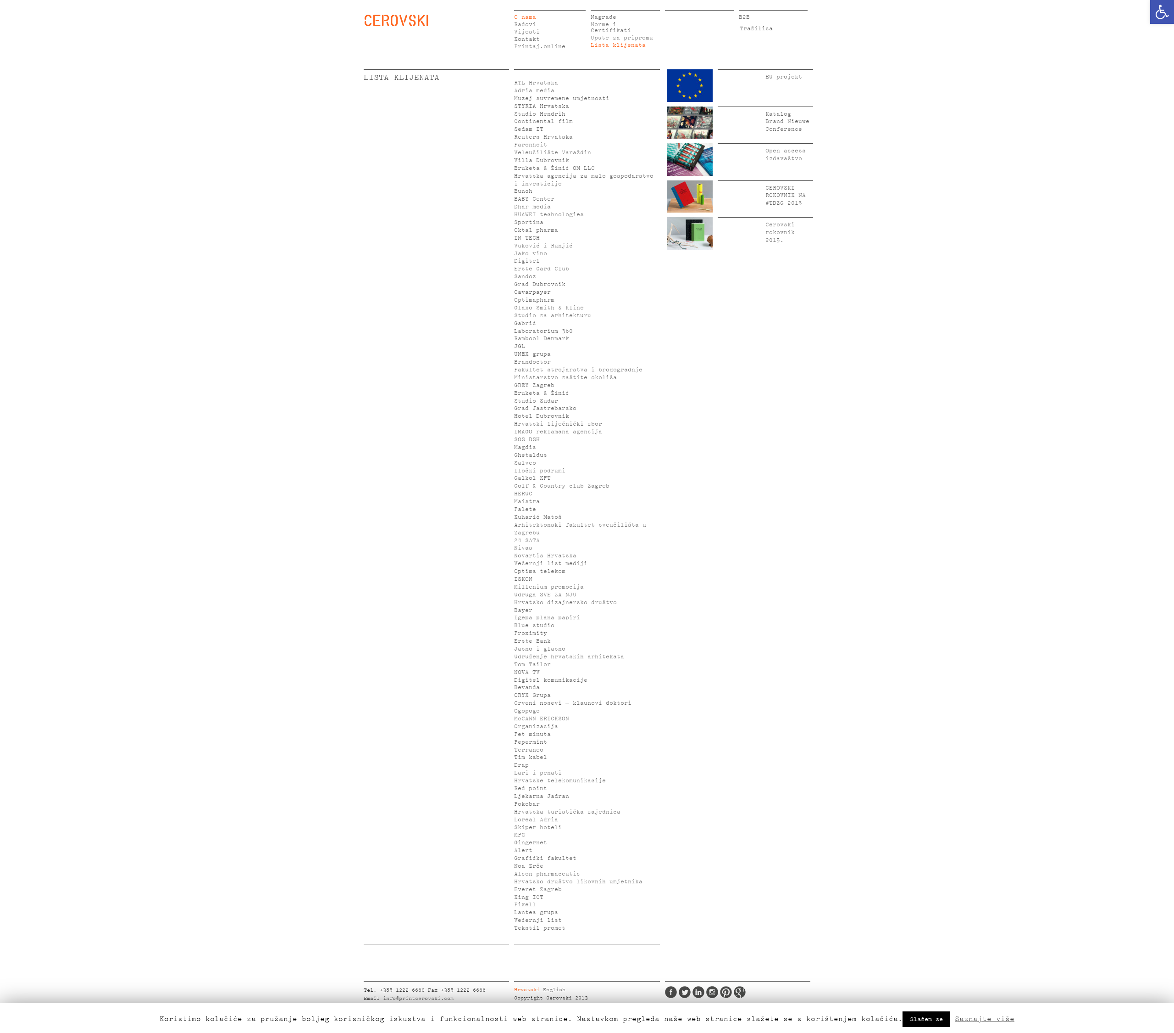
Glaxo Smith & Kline (549, 308)
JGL (519, 346)
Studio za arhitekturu (552, 316)
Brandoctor (532, 362)
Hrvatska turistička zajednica (567, 812)
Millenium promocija (549, 587)
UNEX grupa (532, 354)
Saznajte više (984, 1018)
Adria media (534, 91)
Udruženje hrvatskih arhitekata (569, 657)
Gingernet (530, 843)
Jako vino (530, 254)
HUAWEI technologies (549, 215)
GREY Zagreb (534, 385)
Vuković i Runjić (543, 246)
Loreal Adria (536, 820)
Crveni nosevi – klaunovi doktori (572, 703)
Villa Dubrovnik (541, 160)
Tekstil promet (539, 928)
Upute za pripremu (622, 38)
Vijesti (527, 32)
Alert (523, 850)
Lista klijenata (618, 45)
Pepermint (530, 742)
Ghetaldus (530, 455)
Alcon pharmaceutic (547, 874)
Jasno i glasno (539, 649)
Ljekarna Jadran (541, 796)
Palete (525, 509)
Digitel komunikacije (550, 680)
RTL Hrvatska (536, 83)
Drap (521, 765)
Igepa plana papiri (547, 618)
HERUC (523, 494)
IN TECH (527, 238)
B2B (744, 17)
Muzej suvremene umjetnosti (561, 98)
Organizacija (536, 727)
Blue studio (534, 626)
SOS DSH (527, 440)
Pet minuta (532, 734)
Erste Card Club (541, 269)
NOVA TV (527, 672)
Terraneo (528, 750)
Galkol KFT (532, 478)
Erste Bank (532, 641)
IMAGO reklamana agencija (558, 432)
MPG (519, 835)
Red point (530, 789)
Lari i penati (538, 773)
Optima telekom (539, 571)
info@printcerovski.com (418, 998)
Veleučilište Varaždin (552, 153)
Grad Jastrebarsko (545, 408)
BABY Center (534, 199)
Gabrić (525, 323)
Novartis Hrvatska (545, 556)
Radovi (525, 25)
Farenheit (530, 145)
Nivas (523, 548)
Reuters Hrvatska (543, 137)
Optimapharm (534, 300)
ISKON (523, 579)
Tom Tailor (532, 665)
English (554, 990)
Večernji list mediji (550, 564)
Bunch (523, 191)
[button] (1162, 12)
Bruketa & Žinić (541, 393)
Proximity (530, 633)
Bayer (523, 610)
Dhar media (532, 207)
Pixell (525, 905)
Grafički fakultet (545, 858)
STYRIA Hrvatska (541, 106)
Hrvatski (527, 990)
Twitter (685, 992)
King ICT (528, 897)
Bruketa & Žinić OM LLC (554, 168)
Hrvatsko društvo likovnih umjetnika (578, 882)
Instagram (712, 992)
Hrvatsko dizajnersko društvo (565, 603)
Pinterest (726, 992)
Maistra (527, 502)
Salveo (525, 463)
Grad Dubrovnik (539, 284)
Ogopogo (527, 711)
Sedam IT (528, 129)
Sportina (528, 222)
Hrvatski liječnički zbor (558, 424)
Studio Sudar (536, 401)
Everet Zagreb (538, 890)
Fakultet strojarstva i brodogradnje (578, 370)
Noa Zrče (528, 866)
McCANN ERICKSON (541, 719)
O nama (525, 17)
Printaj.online (539, 47)
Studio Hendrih (539, 114)
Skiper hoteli (538, 828)
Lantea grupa (536, 912)
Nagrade (603, 17)
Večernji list (538, 920)
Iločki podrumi (539, 471)
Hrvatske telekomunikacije (560, 781)
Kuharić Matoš (538, 517)
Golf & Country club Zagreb (561, 486)
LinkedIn (698, 992)
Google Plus (740, 992)
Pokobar (527, 804)
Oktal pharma (536, 230)
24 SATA (527, 541)
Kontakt (527, 39)
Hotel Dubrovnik (541, 416)
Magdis (525, 447)
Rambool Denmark (541, 339)
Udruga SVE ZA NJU (545, 595)
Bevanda (527, 688)
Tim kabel (530, 757)
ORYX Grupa (532, 695)
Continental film (543, 121)
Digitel (527, 261)
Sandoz (525, 277)
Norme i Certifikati (611, 28)
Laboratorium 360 (543, 331)
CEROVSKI (396, 20)
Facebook (671, 992)
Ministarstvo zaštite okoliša (565, 378)
